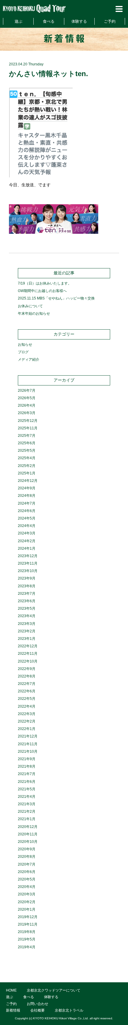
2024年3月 (26, 533)
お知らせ (25, 344)
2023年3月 (26, 624)
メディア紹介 (28, 359)
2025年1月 (26, 473)
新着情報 (13, 1010)
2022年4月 (26, 706)
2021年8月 (26, 766)
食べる (48, 21)
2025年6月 (26, 443)
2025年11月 (28, 428)
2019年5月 (26, 939)
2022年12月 (28, 646)
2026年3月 (26, 413)
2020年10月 (28, 842)
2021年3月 (26, 804)
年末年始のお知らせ (34, 313)
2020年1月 (26, 909)
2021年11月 (28, 744)
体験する (79, 21)
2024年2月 (26, 541)
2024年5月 (26, 518)
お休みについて (30, 306)
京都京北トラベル (69, 1010)
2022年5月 (26, 699)
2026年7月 (26, 390)
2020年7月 (26, 864)
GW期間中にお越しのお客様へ (42, 291)
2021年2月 (26, 811)
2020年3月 (26, 894)
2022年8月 (26, 676)
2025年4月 (26, 458)
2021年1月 (26, 819)
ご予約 (109, 21)
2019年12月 (28, 917)
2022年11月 (28, 653)
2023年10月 (28, 571)
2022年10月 (28, 661)
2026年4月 (26, 405)
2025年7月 (26, 436)
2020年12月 (28, 827)
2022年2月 (26, 721)
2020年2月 (26, 902)
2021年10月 (28, 751)
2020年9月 (26, 849)
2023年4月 (26, 616)
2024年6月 (26, 511)
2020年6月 (26, 872)
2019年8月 (26, 932)
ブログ (23, 352)
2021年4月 (26, 797)
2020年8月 (26, 857)
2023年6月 (26, 601)
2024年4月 (26, 526)
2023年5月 (26, 608)
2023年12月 (28, 556)
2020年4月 (26, 887)
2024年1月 (26, 548)
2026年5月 (26, 398)
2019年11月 (28, 924)
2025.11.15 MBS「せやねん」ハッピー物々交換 (56, 298)
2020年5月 (26, 879)
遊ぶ (18, 21)
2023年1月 (26, 639)
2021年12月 (28, 736)
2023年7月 (26, 593)
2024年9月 (26, 488)
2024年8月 (26, 496)
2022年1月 (26, 729)
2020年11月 (28, 834)
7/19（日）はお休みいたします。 (44, 283)
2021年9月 (26, 759)
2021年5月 (26, 789)
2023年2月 (26, 631)
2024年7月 (26, 503)
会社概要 (37, 1010)
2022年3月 (26, 714)
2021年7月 (26, 774)
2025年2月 (26, 466)
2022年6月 (26, 691)
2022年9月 (26, 669)
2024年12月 (28, 481)
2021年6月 (26, 782)
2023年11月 (28, 563)
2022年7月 (26, 684)
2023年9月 (26, 578)
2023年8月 (26, 586)
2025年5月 (26, 450)
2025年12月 (28, 421)
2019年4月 (26, 947)
